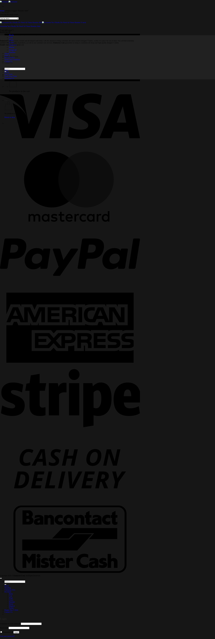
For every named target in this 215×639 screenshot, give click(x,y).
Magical (12, 50)
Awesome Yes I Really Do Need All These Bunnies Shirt (20, 26)
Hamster (12, 602)
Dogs (11, 598)
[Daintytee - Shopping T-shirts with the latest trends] (8, 2)
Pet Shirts (7, 592)
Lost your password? (7, 636)
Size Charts (8, 74)
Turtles (12, 52)
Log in (16, 632)
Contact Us (8, 63)
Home (6, 12)
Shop (6, 70)
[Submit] (5, 584)
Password (4, 628)
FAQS (6, 72)
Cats (10, 596)
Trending (7, 588)
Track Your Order (10, 76)
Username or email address (10, 624)
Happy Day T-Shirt (11, 610)
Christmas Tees (9, 25)
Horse (11, 47)
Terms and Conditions (12, 60)
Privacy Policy (9, 58)
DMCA (7, 55)
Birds (11, 35)
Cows (11, 600)
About (6, 53)
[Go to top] (1, 578)
